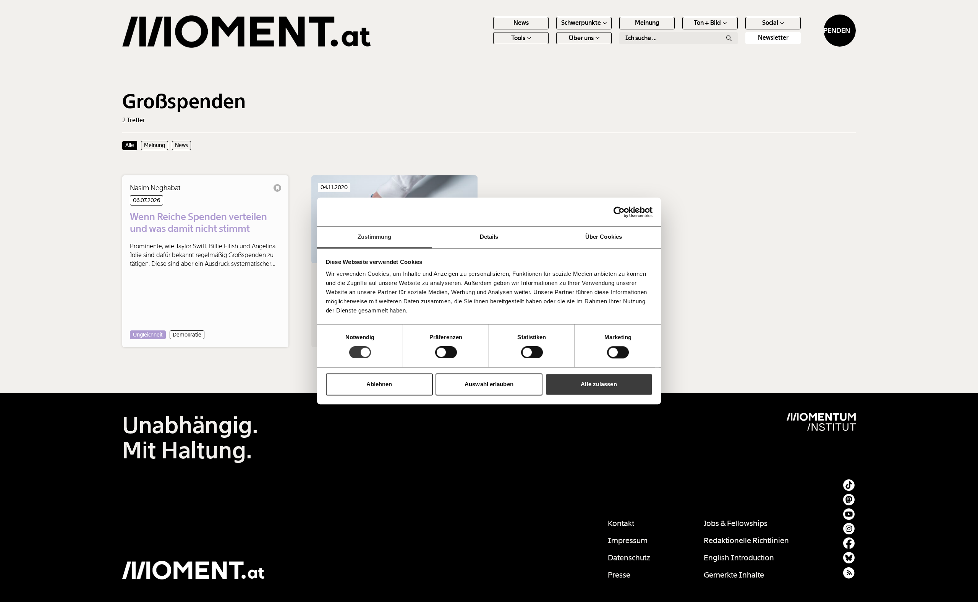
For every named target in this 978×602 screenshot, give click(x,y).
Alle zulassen (599, 384)
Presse (619, 575)
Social (770, 23)
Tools (518, 38)
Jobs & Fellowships (736, 523)
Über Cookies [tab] (603, 236)
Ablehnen (379, 384)
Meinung (647, 23)
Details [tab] (489, 236)
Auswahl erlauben (489, 384)
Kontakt (621, 523)
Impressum (628, 540)
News (521, 23)
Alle (129, 145)
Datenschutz (629, 558)
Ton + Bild (707, 23)
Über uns (581, 38)
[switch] (446, 352)
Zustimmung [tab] (375, 236)
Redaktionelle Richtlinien (746, 540)
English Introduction (739, 558)
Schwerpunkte (581, 23)
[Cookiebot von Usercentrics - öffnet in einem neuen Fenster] (619, 212)
